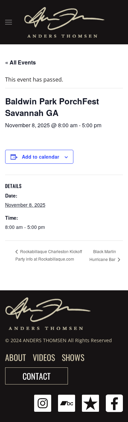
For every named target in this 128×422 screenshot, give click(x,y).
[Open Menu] (8, 22)
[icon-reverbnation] (90, 402)
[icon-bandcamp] (66, 402)
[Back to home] (64, 22)
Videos (44, 357)
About (15, 357)
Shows (73, 357)
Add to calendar (40, 156)
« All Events (20, 62)
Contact (37, 376)
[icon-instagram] (42, 402)
